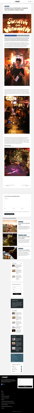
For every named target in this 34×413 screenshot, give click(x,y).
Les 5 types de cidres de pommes (24, 237)
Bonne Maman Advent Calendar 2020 (6, 406)
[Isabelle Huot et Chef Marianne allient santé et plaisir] (13, 327)
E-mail (14, 208)
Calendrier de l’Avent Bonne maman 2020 (7, 401)
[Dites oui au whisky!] (10, 253)
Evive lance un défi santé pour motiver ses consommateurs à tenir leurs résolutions (19, 277)
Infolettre (2, 399)
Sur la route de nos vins (24, 224)
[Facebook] (2, 384)
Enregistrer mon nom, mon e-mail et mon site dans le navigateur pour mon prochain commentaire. (17, 211)
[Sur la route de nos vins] (10, 226)
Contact (2, 392)
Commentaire (6, 198)
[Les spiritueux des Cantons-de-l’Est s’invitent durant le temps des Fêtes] (13, 330)
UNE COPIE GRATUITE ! (4, 404)
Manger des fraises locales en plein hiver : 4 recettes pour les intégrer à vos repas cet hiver (19, 271)
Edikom (20, 411)
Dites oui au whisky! (24, 250)
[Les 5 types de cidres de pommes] (10, 239)
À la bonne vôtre (7, 6)
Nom (5, 208)
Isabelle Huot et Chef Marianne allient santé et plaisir (19, 327)
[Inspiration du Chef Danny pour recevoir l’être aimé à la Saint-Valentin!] (13, 265)
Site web (22, 208)
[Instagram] (4, 384)
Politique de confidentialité (5, 396)
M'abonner (25, 386)
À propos (2, 394)
